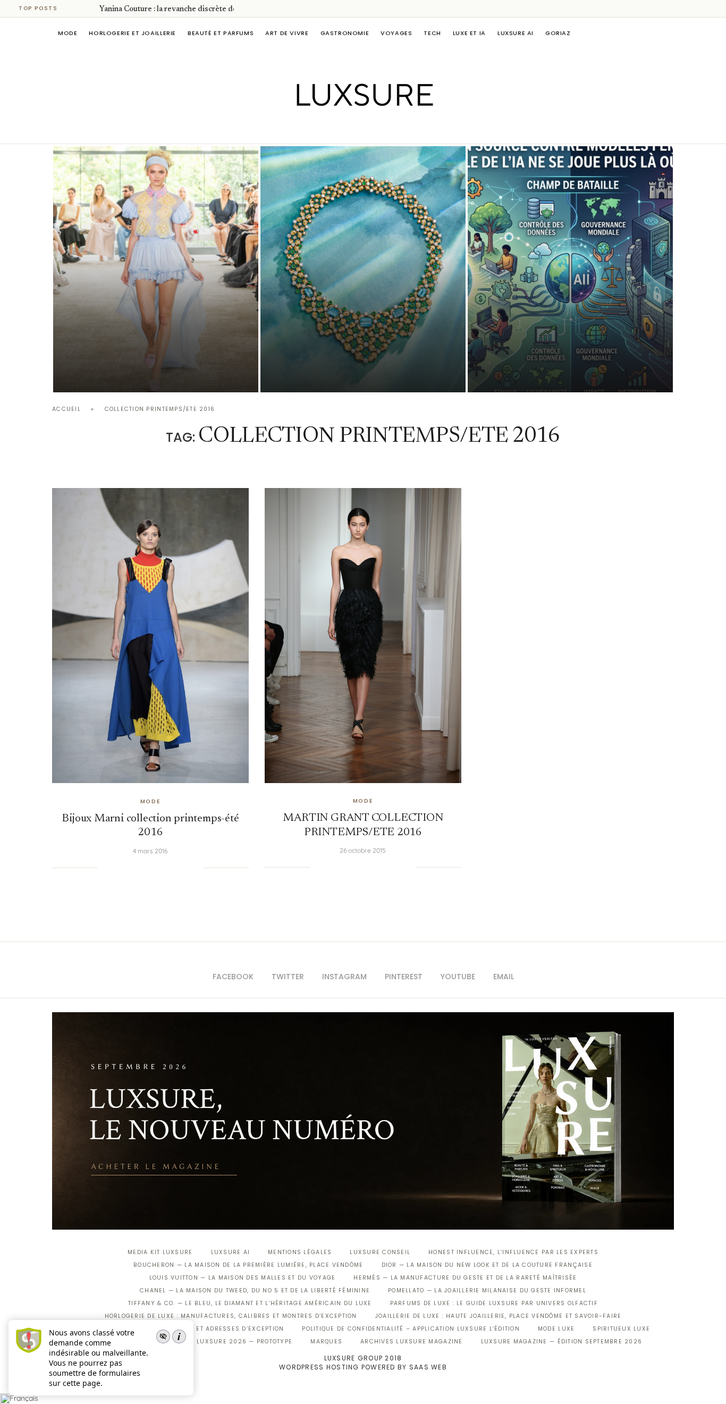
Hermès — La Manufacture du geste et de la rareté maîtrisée (465, 1278)
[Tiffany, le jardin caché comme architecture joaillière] (363, 269)
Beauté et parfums (221, 33)
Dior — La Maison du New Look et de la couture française (487, 1265)
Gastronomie (344, 33)
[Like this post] (105, 867)
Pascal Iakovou (314, 374)
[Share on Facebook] (119, 867)
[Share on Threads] (173, 867)
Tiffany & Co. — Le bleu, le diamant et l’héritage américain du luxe (250, 1303)
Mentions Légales (300, 1252)
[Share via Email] (194, 867)
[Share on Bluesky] (184, 867)
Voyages (396, 33)
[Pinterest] (371, 128)
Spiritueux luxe (621, 1329)
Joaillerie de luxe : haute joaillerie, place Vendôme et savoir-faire (498, 1316)
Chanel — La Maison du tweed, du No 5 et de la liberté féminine (255, 1290)
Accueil (66, 409)
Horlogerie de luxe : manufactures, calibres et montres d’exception (231, 1316)
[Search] (668, 33)
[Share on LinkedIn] (151, 867)
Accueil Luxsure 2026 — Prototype (229, 1342)
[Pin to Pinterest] (140, 867)
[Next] (89, 8)
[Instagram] (356, 128)
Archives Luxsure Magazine (411, 1342)
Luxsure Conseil (380, 1252)
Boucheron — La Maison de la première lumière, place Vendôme (248, 1265)
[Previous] (75, 8)
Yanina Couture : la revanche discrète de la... (174, 9)
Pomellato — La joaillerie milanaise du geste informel (487, 1290)
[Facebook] (326, 128)
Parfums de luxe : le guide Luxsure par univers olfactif (494, 1303)
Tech (432, 33)
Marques (326, 1342)
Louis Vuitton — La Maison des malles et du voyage (242, 1278)
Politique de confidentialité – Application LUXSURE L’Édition (411, 1329)
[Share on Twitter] (129, 867)
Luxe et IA (469, 33)
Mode (67, 33)
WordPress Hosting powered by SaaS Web (363, 1367)
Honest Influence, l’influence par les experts (513, 1252)
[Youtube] (386, 128)
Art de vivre (286, 33)
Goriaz (558, 33)
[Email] (400, 128)
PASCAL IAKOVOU (107, 374)
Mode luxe (556, 1329)
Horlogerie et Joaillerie (132, 33)
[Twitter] (341, 128)
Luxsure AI (515, 33)
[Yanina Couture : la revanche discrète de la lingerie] (155, 269)
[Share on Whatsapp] (162, 867)
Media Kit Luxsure (160, 1252)
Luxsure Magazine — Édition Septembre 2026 (562, 1342)
